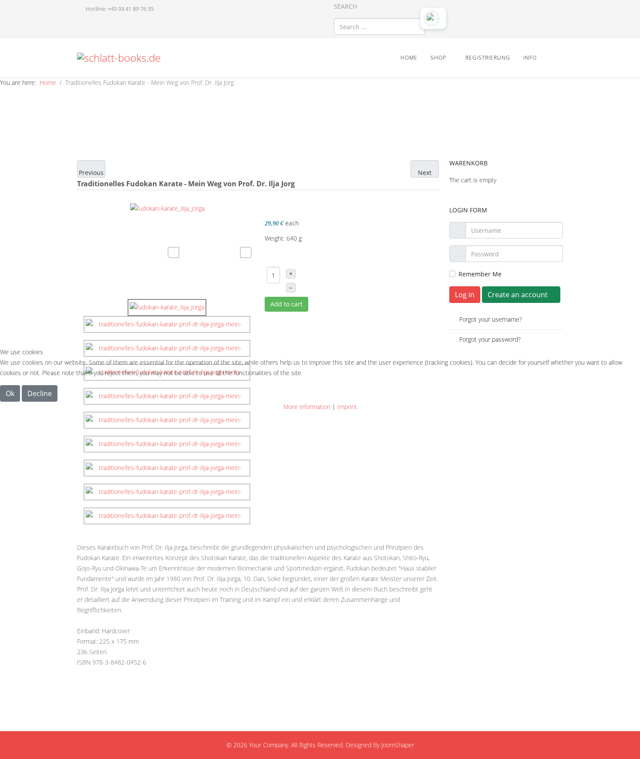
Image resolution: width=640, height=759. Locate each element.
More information (306, 407)
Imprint (347, 407)
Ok (10, 393)
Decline (39, 393)
